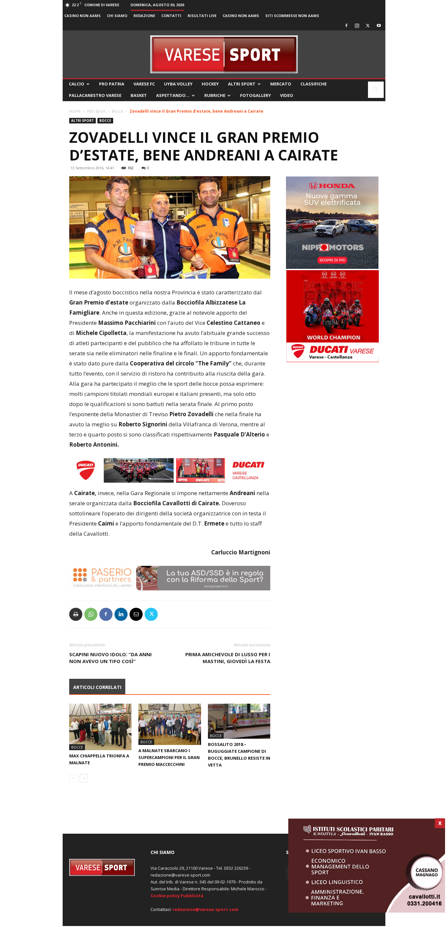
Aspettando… (173, 95)
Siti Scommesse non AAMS (292, 15)
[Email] (136, 614)
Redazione (144, 15)
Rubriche (214, 95)
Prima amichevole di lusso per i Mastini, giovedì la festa (227, 657)
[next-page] (84, 778)
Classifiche (313, 84)
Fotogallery (255, 95)
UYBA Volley (178, 84)
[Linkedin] (121, 614)
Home (75, 111)
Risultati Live (202, 15)
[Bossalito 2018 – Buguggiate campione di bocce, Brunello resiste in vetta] (239, 721)
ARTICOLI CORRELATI (97, 687)
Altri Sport (241, 84)
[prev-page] (73, 778)
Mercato (280, 84)
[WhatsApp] (90, 614)
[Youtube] (379, 25)
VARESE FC (144, 84)
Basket (139, 95)
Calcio (76, 84)
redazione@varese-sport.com (205, 909)
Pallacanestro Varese (95, 95)
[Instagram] (357, 25)
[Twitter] (368, 25)
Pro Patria (111, 84)
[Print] (75, 614)
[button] (376, 90)
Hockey (210, 84)
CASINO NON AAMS (82, 15)
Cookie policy (165, 896)
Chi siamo (117, 15)
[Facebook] (346, 25)
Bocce (117, 111)
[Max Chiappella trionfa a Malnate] (100, 727)
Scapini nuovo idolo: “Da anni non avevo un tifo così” (110, 657)
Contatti (171, 15)
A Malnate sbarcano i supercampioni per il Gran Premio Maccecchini (169, 757)
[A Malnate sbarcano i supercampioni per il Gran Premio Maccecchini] (169, 724)
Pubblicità (192, 896)
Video (286, 95)
